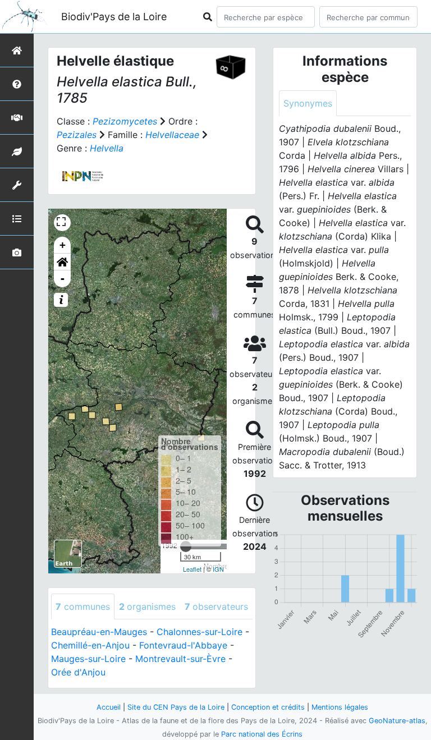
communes (83, 606)
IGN (218, 568)
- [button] (62, 278)
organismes (147, 606)
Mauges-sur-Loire (88, 658)
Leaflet (192, 568)
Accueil (109, 707)
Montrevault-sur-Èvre (180, 658)
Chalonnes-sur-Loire (199, 631)
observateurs (216, 606)
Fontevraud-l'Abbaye (183, 645)
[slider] (185, 546)
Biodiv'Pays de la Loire (114, 16)
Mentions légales (339, 707)
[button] (62, 262)
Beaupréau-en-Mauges (99, 631)
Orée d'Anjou (78, 672)
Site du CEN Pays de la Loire (175, 707)
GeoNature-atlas (397, 720)
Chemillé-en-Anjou (90, 645)
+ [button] (62, 245)
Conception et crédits (268, 707)
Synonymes (307, 103)
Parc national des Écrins (261, 734)
